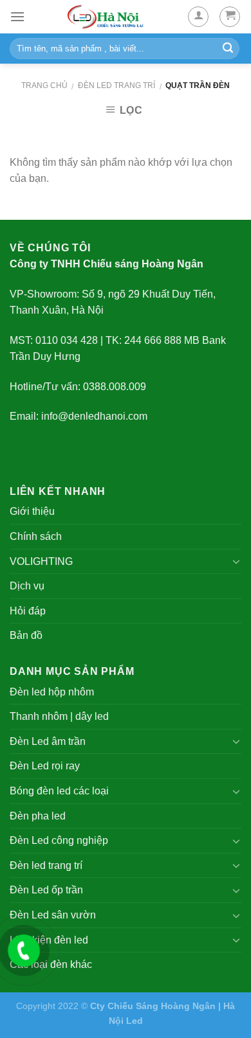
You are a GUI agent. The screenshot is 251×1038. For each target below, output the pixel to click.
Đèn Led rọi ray (45, 765)
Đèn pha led (38, 815)
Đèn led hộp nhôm (52, 691)
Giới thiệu (32, 511)
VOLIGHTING (41, 561)
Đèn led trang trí (116, 85)
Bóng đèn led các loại (59, 790)
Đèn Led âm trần (48, 741)
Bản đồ (26, 635)
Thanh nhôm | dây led (59, 716)
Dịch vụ (27, 585)
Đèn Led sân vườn (53, 914)
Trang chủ (44, 85)
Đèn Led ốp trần (46, 889)
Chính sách (36, 536)
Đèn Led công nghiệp (59, 840)
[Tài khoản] (198, 16)
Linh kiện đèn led (49, 940)
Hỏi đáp (28, 610)
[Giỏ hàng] (229, 16)
